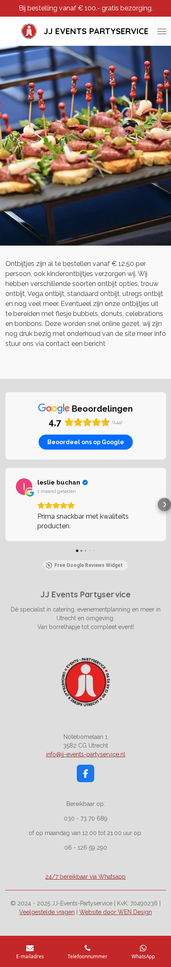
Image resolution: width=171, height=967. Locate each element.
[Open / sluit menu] (162, 31)
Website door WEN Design (115, 912)
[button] (6, 504)
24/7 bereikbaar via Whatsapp (85, 876)
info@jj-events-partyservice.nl (85, 754)
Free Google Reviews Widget (88, 565)
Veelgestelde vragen (47, 912)
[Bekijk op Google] (24, 486)
